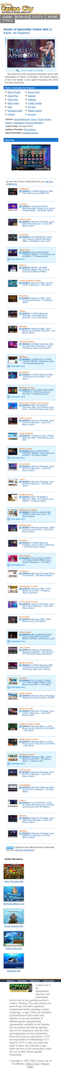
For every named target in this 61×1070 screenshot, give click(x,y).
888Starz (23, 357)
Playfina (23, 540)
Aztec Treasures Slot (13, 881)
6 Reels (11, 114)
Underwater (18, 123)
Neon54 (23, 678)
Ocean (34, 119)
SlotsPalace (25, 556)
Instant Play (13, 96)
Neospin (23, 326)
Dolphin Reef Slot (14, 948)
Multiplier (32, 99)
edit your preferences (24, 850)
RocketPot (24, 617)
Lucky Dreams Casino (30, 280)
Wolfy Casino (25, 693)
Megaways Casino (28, 510)
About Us (10, 981)
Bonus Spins (34, 92)
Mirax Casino (25, 449)
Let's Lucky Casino (28, 602)
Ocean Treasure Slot (13, 926)
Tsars (22, 479)
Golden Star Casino (28, 739)
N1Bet (22, 311)
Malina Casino (26, 663)
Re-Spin (32, 107)
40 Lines (32, 114)
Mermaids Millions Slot (13, 904)
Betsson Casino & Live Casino (34, 403)
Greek (40, 119)
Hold (10, 107)
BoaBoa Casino (26, 754)
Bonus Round (14, 92)
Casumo (23, 204)
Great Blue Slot (14, 971)
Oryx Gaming (30, 129)
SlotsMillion (24, 785)
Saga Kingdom (26, 433)
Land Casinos (48, 981)
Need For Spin (26, 709)
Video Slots (13, 99)
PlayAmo (23, 296)
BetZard (23, 831)
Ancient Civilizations (34, 123)
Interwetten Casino (28, 586)
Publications (35, 981)
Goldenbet (24, 189)
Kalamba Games (30, 133)
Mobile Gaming (35, 111)
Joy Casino (24, 647)
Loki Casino (25, 770)
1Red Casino (25, 418)
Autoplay (32, 96)
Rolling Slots (25, 525)
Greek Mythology (22, 119)
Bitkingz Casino (26, 387)
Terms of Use (32, 1063)
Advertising (22, 981)
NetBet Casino (26, 494)
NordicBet (24, 372)
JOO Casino (25, 219)
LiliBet (22, 800)
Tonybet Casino (26, 342)
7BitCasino (24, 250)
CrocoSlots (24, 464)
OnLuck (23, 816)
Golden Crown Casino (29, 724)
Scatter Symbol (35, 103)
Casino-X (23, 571)
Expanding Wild (15, 111)
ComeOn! (23, 235)
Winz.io (22, 265)
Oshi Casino (25, 632)
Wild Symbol (13, 103)
